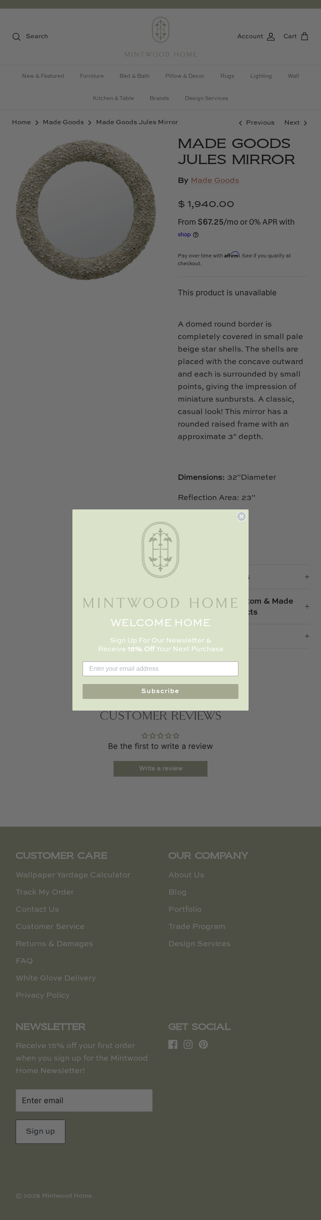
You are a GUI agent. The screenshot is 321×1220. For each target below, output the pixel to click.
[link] (160, 564)
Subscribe (160, 691)
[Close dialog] (241, 516)
